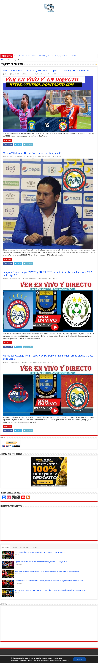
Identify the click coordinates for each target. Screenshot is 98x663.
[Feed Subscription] (97, 65)
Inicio (4, 60)
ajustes (66, 660)
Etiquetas (35, 547)
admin (6, 74)
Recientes (5, 547)
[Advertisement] (49, 31)
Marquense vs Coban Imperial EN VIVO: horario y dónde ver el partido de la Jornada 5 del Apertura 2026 (50, 590)
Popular (14, 547)
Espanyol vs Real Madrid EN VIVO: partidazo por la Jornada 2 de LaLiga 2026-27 (42, 562)
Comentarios (24, 547)
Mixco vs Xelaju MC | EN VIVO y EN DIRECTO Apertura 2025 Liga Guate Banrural (46, 70)
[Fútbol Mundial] (49, 7)
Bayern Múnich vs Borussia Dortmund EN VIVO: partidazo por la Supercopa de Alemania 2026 (45, 56)
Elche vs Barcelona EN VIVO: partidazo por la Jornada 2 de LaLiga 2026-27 (40, 552)
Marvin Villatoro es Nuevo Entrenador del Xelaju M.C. (32, 153)
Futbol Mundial (9, 156)
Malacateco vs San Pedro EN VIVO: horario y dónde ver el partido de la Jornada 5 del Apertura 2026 (49, 581)
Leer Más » (7, 140)
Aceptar (80, 659)
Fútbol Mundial (41, 74)
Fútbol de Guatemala (29, 74)
